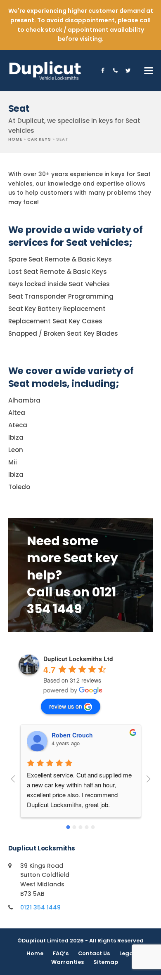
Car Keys (39, 139)
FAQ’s (61, 953)
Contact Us (94, 953)
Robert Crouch (72, 735)
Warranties (67, 962)
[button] (148, 70)
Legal (127, 953)
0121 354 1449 (40, 907)
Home (15, 139)
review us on (65, 706)
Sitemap (105, 962)
